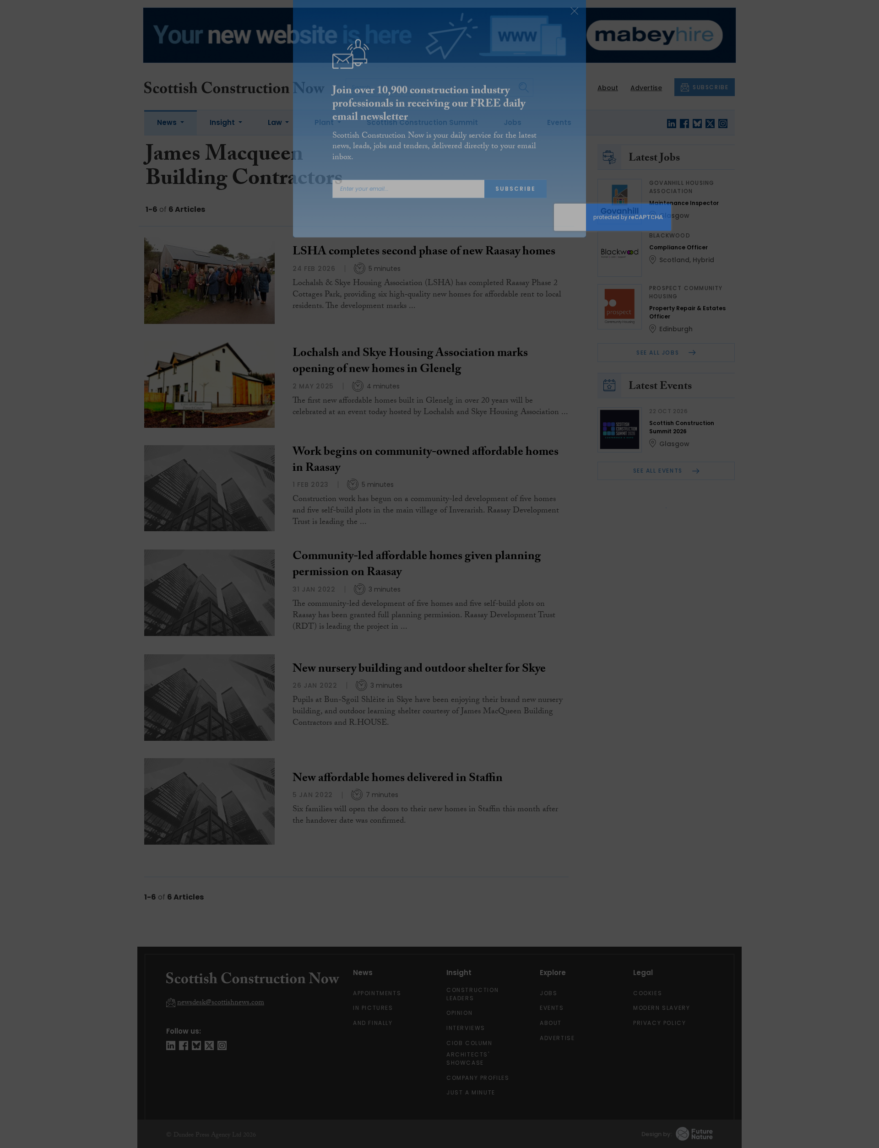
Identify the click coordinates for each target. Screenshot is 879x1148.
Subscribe (515, 202)
